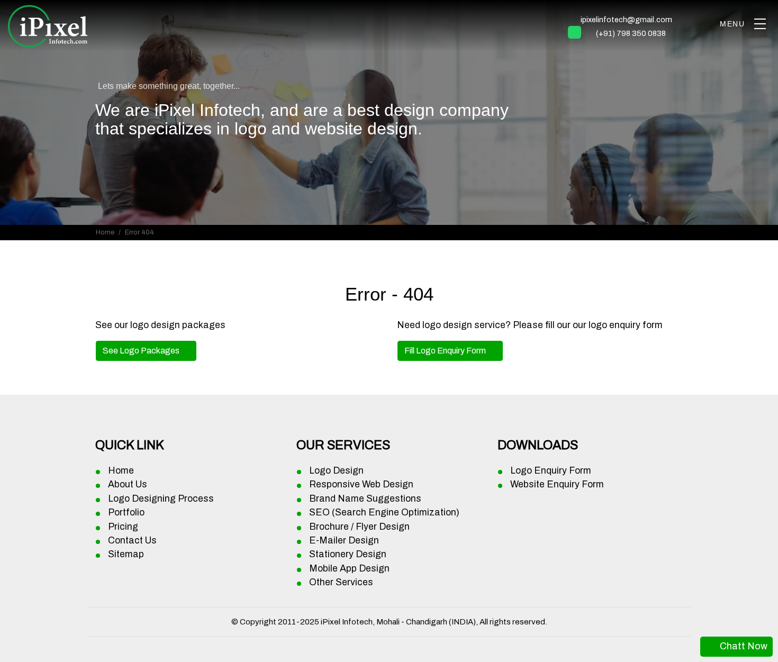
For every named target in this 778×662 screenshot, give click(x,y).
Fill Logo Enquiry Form (445, 350)
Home (105, 232)
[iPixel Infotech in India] (47, 24)
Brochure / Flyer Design (359, 527)
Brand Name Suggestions (365, 499)
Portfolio (126, 512)
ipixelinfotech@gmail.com (626, 19)
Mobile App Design (349, 569)
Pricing (123, 527)
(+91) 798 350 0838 (631, 33)
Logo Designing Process (161, 499)
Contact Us (132, 541)
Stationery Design (347, 554)
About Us (127, 484)
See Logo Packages (142, 350)
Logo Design (336, 471)
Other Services (341, 582)
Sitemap (126, 554)
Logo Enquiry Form (550, 471)
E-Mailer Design (344, 541)
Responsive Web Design (361, 484)
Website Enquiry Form (557, 484)
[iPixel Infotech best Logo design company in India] (759, 24)
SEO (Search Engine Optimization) (384, 512)
